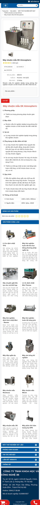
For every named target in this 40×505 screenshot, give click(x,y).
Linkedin (9, 70)
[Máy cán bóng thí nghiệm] (29, 346)
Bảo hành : (12, 80)
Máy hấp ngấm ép (9, 355)
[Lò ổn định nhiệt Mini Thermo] (29, 273)
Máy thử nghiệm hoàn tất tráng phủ (29, 319)
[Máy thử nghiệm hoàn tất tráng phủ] (29, 308)
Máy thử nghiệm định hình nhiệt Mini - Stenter (10, 320)
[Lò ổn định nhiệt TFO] (10, 234)
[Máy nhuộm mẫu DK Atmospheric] (20, 35)
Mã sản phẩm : (11, 75)
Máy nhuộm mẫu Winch (28, 391)
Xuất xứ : (13, 77)
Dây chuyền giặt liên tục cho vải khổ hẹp (10, 284)
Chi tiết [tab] (5, 101)
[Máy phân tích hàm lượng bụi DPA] (29, 416)
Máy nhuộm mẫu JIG (10, 425)
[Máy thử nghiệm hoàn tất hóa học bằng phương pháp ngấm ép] (29, 234)
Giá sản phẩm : (10, 91)
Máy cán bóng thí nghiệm (28, 356)
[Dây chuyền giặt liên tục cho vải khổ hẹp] (10, 273)
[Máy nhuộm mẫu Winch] (29, 381)
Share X (21, 67)
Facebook (8, 67)
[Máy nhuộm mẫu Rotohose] (10, 381)
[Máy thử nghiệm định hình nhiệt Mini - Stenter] (10, 308)
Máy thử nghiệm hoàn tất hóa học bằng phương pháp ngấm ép (29, 246)
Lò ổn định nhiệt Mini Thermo (28, 284)
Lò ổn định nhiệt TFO (9, 244)
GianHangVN (23, 504)
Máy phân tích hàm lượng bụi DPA (29, 427)
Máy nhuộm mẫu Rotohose (9, 391)
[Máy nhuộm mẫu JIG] (10, 416)
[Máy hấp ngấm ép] (10, 346)
